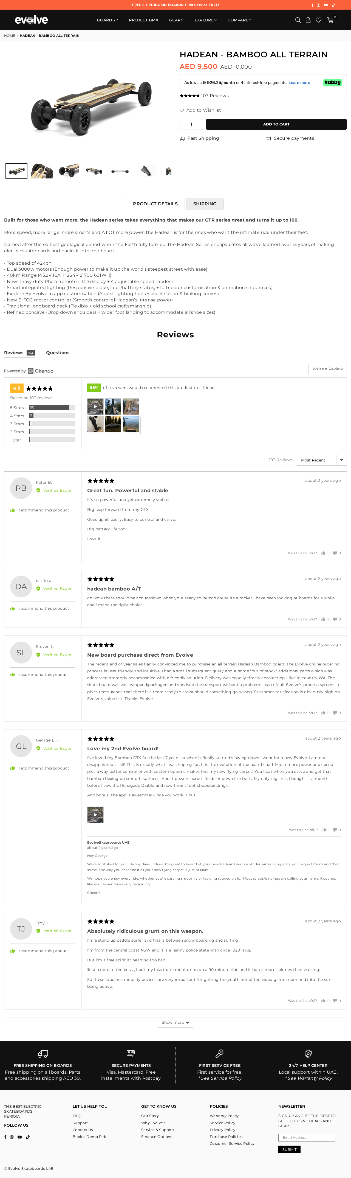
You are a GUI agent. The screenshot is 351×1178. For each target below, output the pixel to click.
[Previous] (11, 105)
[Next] (164, 105)
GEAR (174, 20)
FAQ (77, 1115)
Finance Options (156, 1136)
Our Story (150, 1115)
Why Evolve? (153, 1123)
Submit (289, 1149)
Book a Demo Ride (90, 1136)
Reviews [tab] (18, 352)
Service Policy (222, 1123)
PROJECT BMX (143, 20)
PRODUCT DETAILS (155, 203)
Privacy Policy (222, 1129)
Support (80, 1123)
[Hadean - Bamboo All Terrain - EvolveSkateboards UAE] (16, 171)
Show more (173, 1022)
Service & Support (157, 1129)
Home (9, 35)
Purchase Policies (226, 1136)
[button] (330, 20)
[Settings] (308, 20)
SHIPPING (205, 203)
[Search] (298, 20)
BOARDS (106, 20)
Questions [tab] (58, 352)
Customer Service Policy (232, 1143)
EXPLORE (204, 20)
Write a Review (328, 368)
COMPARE (238, 20)
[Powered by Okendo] (28, 371)
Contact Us (83, 1129)
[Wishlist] (318, 20)
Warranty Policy (224, 1115)
